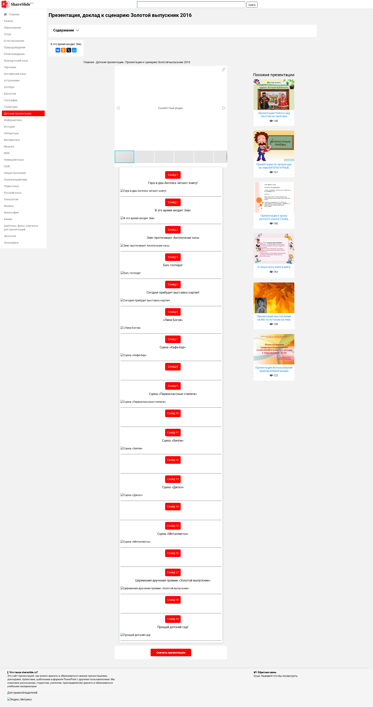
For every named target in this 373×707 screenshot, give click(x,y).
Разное (8, 21)
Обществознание (15, 173)
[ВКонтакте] (58, 50)
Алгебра (9, 87)
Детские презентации (17, 113)
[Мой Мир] (74, 50)
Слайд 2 (173, 202)
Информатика (13, 120)
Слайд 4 (173, 257)
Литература (11, 133)
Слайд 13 (173, 479)
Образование (12, 27)
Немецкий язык (14, 159)
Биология (10, 93)
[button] (223, 69)
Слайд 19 (173, 619)
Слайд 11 (173, 432)
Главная (14, 14)
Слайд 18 (173, 600)
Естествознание (14, 41)
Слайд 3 (173, 229)
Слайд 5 (173, 284)
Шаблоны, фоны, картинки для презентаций (21, 227)
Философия (11, 212)
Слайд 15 (173, 525)
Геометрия (10, 107)
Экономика (11, 242)
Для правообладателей (22, 692)
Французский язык (16, 60)
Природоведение (14, 47)
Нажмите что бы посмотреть (279, 676)
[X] (68, 50)
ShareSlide (22, 4)
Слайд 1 (173, 175)
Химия (8, 219)
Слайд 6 (173, 312)
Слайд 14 (173, 506)
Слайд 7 (173, 339)
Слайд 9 (173, 386)
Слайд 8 (173, 366)
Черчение (10, 67)
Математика (12, 140)
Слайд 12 (173, 460)
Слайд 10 (173, 413)
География (10, 100)
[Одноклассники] (63, 50)
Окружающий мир (15, 179)
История (9, 126)
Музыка (9, 146)
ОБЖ (7, 166)
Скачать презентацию (170, 652)
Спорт (7, 34)
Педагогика (11, 186)
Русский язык (13, 192)
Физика (9, 206)
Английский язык (15, 74)
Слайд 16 (173, 553)
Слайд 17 (173, 572)
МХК (7, 153)
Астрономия (12, 80)
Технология (11, 199)
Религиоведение (14, 54)
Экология (10, 236)
